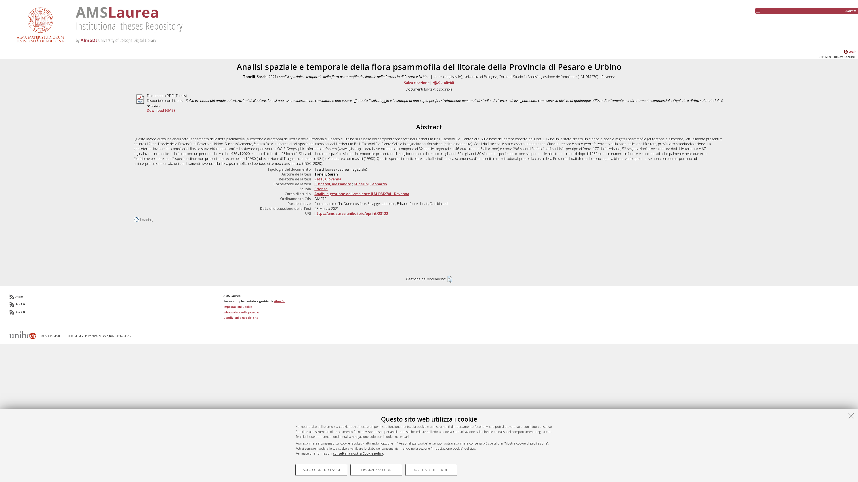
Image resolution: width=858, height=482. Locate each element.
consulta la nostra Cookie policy (358, 453)
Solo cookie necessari (321, 470)
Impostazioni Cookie (237, 307)
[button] (449, 279)
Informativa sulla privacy (241, 312)
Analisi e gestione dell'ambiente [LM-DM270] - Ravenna (361, 193)
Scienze (321, 188)
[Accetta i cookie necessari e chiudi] (851, 415)
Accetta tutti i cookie (431, 470)
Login (852, 52)
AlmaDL (850, 11)
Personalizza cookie (376, 470)
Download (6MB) (161, 110)
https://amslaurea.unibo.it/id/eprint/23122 (351, 213)
